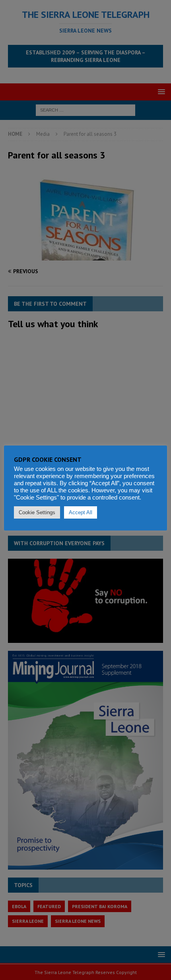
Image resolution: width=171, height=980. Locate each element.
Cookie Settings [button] (37, 512)
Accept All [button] (80, 512)
